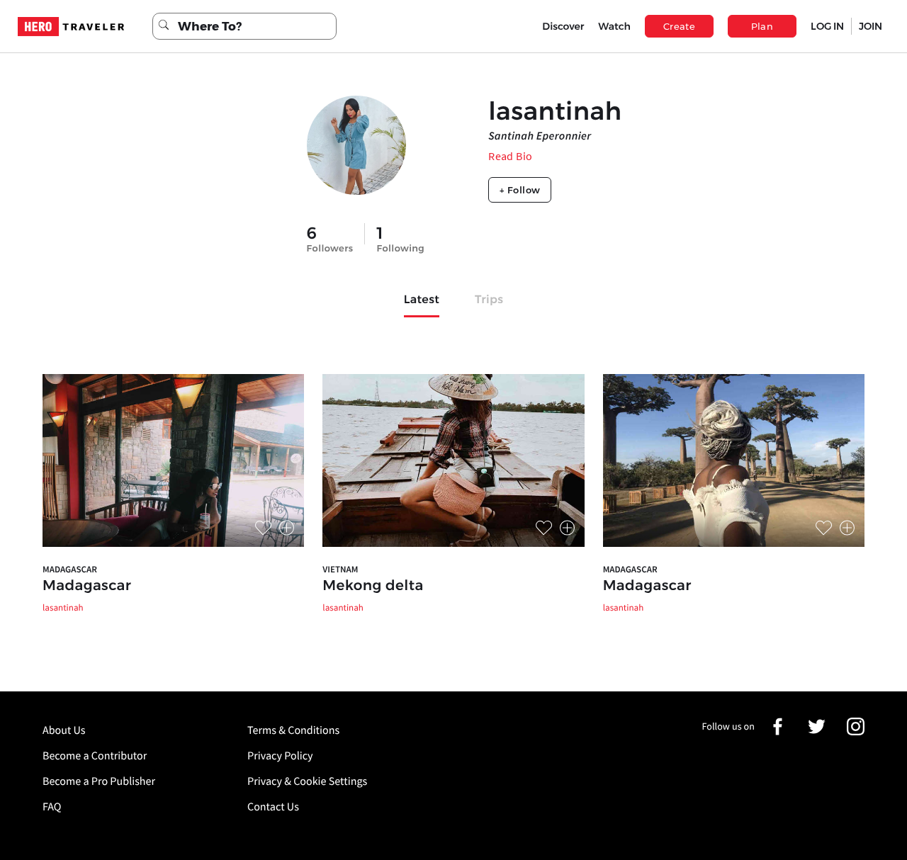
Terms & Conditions (293, 730)
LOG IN (827, 26)
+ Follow (520, 190)
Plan (762, 26)
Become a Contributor (95, 756)
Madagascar (70, 569)
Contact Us (273, 807)
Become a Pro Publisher (99, 781)
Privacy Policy (280, 756)
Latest (421, 300)
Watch (614, 26)
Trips (489, 300)
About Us (64, 730)
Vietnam (340, 569)
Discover (563, 26)
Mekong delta (372, 585)
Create (679, 26)
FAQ (52, 807)
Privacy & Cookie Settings (307, 781)
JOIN (870, 26)
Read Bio (510, 156)
